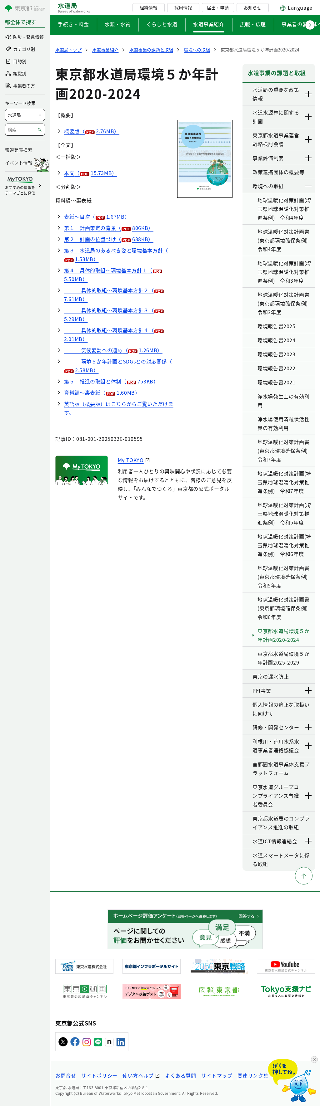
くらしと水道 (162, 24)
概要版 (91, 131)
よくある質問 (180, 1075)
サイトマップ (216, 1075)
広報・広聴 (253, 24)
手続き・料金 (73, 24)
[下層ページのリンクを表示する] (308, 94)
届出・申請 (218, 7)
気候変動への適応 (113, 350)
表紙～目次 (97, 216)
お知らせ (252, 7)
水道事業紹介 (208, 24)
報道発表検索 (18, 150)
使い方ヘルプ (138, 1075)
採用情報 (183, 7)
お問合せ (65, 1075)
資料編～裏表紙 (102, 392)
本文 (90, 173)
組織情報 (148, 7)
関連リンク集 (253, 1075)
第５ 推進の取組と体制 (111, 381)
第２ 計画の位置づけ (108, 239)
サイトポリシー (99, 1075)
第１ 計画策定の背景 (108, 227)
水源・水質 (118, 24)
